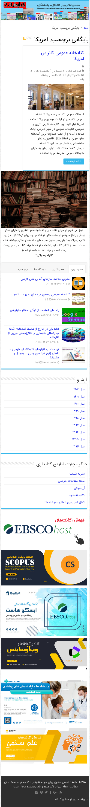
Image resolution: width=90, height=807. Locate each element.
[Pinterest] (41, 792)
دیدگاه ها (39, 269)
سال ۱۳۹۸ (79, 418)
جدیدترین (58, 269)
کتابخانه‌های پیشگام (51, 75)
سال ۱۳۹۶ (78, 432)
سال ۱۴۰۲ (79, 389)
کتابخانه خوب (77, 495)
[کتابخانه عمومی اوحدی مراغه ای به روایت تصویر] (78, 299)
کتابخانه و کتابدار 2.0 (73, 75)
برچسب (23, 269)
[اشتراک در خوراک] (24, 39)
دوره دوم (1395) (72, 71)
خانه (86, 28)
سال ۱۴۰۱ (79, 396)
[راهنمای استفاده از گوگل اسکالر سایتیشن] (73, 316)
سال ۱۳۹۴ (78, 446)
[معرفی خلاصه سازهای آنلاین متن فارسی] (78, 283)
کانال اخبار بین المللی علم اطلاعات (64, 502)
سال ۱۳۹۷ (78, 425)
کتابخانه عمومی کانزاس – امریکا (60, 56)
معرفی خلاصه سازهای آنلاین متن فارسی (45, 279)
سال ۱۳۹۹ (79, 411)
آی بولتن (79, 488)
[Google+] (55, 792)
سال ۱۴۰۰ (79, 403)
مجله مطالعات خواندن (71, 481)
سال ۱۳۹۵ (78, 439)
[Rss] (60, 792)
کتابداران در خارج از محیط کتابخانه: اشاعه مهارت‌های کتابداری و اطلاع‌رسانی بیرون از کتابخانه (33, 333)
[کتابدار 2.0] (45, 10)
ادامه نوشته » (73, 161)
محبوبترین (77, 269)
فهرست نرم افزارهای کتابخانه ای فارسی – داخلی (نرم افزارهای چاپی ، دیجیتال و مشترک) (34, 353)
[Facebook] (50, 792)
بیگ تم (59, 799)
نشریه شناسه (77, 473)
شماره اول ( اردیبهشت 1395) (46, 71)
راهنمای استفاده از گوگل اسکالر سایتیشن (34, 310)
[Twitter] (46, 792)
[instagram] (37, 792)
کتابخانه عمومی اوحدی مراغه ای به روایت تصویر (40, 294)
